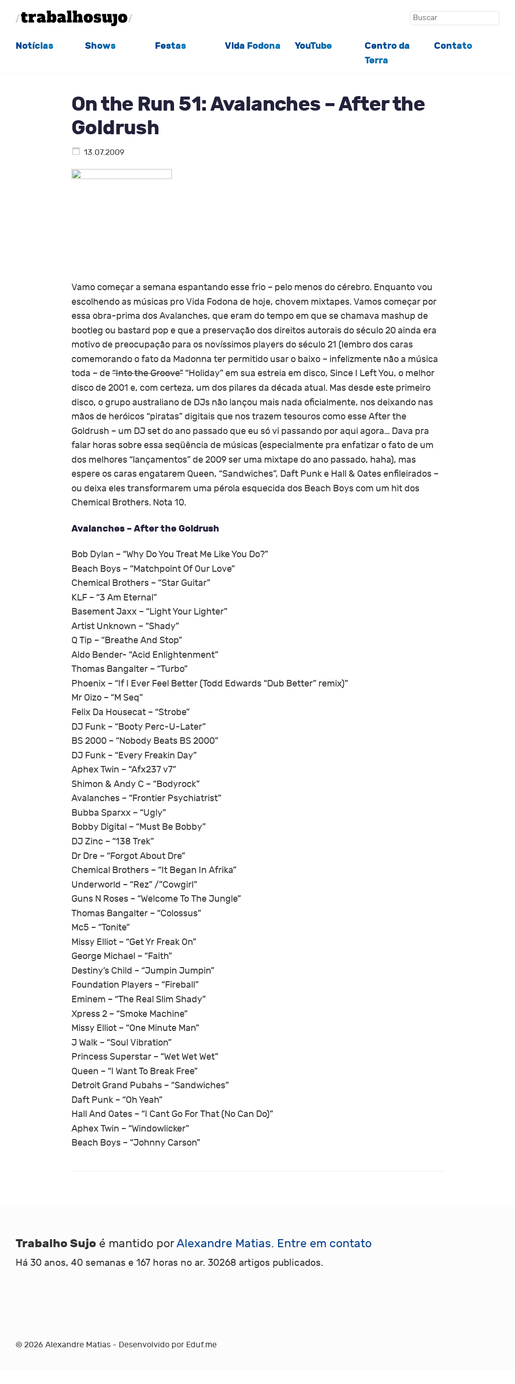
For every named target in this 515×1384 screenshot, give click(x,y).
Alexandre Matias (224, 1243)
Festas (170, 45)
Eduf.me (201, 1344)
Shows (100, 45)
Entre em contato (324, 1243)
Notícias (34, 45)
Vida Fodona (253, 45)
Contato (453, 45)
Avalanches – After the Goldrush (145, 528)
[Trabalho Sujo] (74, 18)
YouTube (313, 45)
